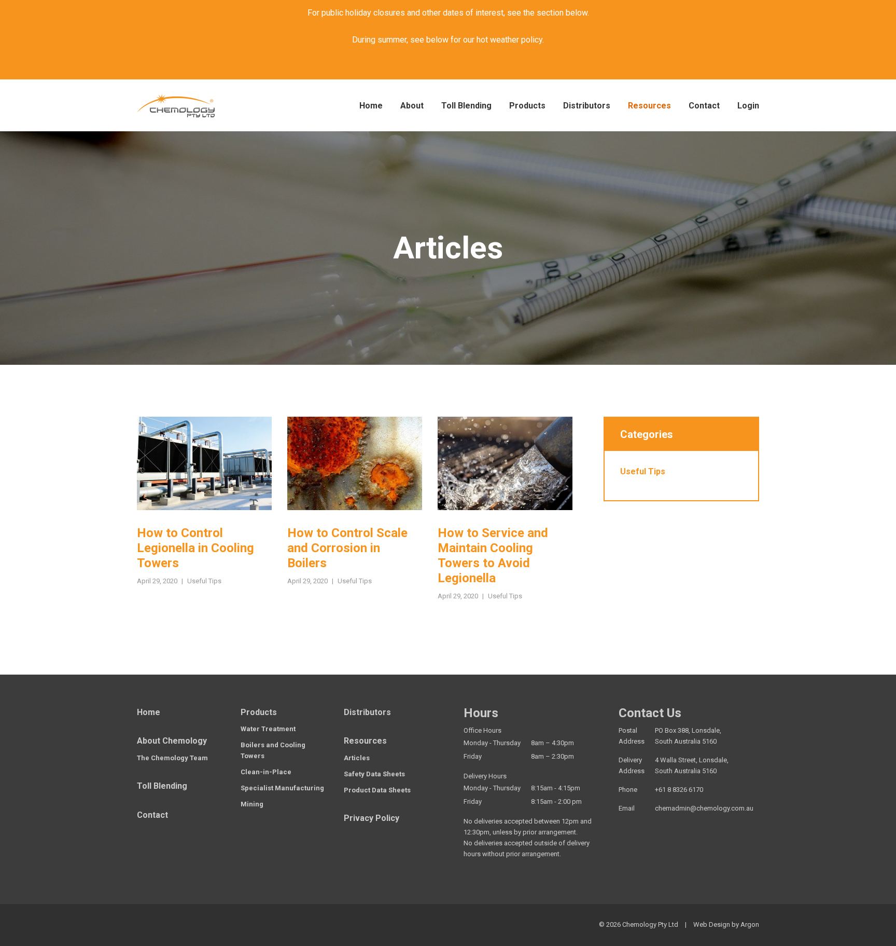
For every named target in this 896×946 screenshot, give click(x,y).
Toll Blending (466, 106)
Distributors (586, 106)
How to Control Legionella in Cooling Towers (195, 548)
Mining (252, 804)
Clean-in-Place (266, 772)
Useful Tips (204, 581)
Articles (357, 758)
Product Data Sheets (377, 790)
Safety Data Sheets (374, 774)
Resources (649, 106)
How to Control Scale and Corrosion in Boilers (347, 548)
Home (371, 106)
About (412, 106)
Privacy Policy (371, 818)
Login (748, 106)
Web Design (711, 924)
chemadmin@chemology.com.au (704, 808)
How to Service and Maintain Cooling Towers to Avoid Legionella (493, 555)
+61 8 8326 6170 (679, 789)
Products (527, 106)
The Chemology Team (172, 758)
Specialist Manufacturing (282, 788)
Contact (704, 106)
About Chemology (172, 741)
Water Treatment (268, 729)
